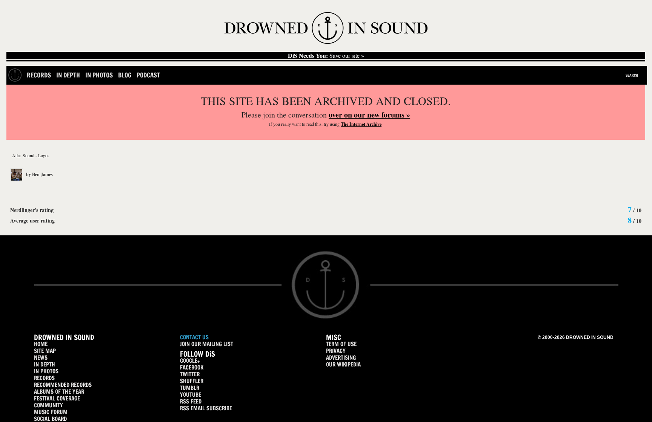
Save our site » (326, 55)
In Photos (99, 75)
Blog (124, 75)
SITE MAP (45, 351)
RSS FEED (190, 401)
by (39, 174)
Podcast (148, 75)
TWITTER (190, 374)
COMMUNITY (48, 405)
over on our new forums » (369, 114)
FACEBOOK (191, 367)
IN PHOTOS (46, 371)
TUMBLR (189, 388)
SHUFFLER (191, 381)
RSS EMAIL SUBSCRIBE (206, 408)
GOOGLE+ (190, 361)
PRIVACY (336, 351)
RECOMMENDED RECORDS (63, 385)
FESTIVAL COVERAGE (57, 398)
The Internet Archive (361, 124)
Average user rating (32, 220)
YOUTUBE (190, 395)
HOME (41, 344)
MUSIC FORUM (51, 412)
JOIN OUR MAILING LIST (206, 344)
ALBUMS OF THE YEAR (59, 392)
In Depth (68, 75)
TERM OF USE (341, 344)
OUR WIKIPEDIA (343, 364)
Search (632, 75)
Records (39, 75)
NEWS (41, 358)
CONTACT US (194, 337)
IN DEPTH (44, 364)
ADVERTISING (341, 358)
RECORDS (44, 378)
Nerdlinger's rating (32, 210)
